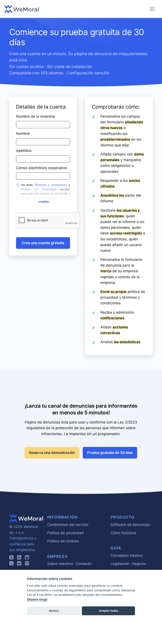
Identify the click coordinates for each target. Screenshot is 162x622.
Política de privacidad (38, 189)
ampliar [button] (44, 201)
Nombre (23, 133)
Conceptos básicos (127, 555)
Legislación (120, 564)
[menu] (152, 9)
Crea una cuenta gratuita (43, 243)
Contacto (83, 564)
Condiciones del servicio (67, 525)
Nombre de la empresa (35, 116)
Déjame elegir (37, 599)
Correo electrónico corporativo (41, 168)
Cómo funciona (123, 533)
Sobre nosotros (60, 564)
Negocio (139, 564)
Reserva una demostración (52, 453)
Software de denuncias (130, 525)
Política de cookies (63, 541)
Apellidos (24, 150)
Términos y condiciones (50, 184)
